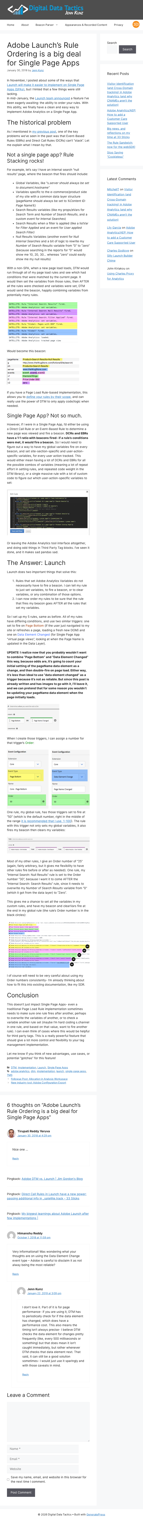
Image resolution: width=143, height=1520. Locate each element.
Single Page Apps (57, 1067)
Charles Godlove (118, 250)
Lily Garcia (114, 227)
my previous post (44, 131)
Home (10, 24)
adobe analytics (20, 1071)
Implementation (27, 1067)
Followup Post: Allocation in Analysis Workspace (39, 1078)
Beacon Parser (45, 24)
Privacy (118, 24)
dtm (33, 1071)
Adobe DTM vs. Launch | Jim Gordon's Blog (52, 1179)
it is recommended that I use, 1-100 (46, 821)
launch (60, 1071)
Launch (41, 1067)
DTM (14, 1067)
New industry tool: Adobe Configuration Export (38, 1082)
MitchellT (113, 189)
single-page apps (75, 1071)
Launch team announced (52, 98)
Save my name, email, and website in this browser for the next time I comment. (48, 1479)
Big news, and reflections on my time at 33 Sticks (118, 133)
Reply (15, 1158)
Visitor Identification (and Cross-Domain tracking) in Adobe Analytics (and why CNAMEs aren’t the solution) (120, 204)
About (25, 24)
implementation (46, 1071)
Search (112, 43)
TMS (9, 1075)
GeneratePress (95, 1514)
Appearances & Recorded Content (86, 24)
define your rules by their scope (48, 397)
